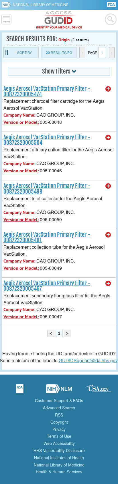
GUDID (59, 20)
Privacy (59, 429)
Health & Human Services (59, 472)
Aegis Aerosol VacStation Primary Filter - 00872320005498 (46, 188)
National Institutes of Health (59, 457)
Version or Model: (21, 122)
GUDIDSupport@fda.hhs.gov (88, 360)
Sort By (24, 52)
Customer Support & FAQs (59, 400)
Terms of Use (59, 436)
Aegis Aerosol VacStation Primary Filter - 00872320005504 (46, 140)
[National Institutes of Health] (7, 5)
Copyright (59, 422)
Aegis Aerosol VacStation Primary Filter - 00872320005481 (46, 237)
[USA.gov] (98, 390)
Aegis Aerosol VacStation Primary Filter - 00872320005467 (46, 286)
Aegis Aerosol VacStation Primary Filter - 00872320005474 (46, 91)
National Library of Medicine (40, 4)
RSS (59, 415)
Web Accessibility (59, 443)
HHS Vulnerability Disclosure (59, 450)
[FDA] (112, 4)
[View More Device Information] (108, 89)
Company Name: (19, 115)
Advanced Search (59, 407)
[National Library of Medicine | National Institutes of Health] (59, 390)
